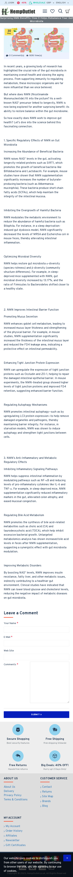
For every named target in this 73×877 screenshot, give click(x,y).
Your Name (10, 623)
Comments (10, 664)
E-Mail (7, 637)
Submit (35, 714)
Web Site (9, 650)
